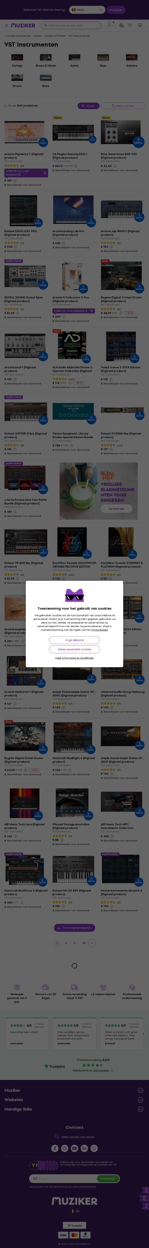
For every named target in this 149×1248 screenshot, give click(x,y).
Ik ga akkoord (75, 640)
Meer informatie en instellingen (74, 658)
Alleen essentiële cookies (74, 649)
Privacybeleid (99, 630)
